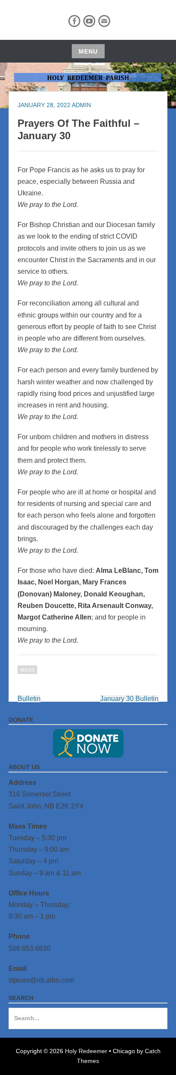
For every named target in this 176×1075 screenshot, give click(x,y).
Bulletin (29, 698)
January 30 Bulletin (129, 698)
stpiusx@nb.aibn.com (41, 980)
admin (81, 105)
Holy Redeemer (86, 1051)
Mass (27, 670)
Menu (88, 51)
